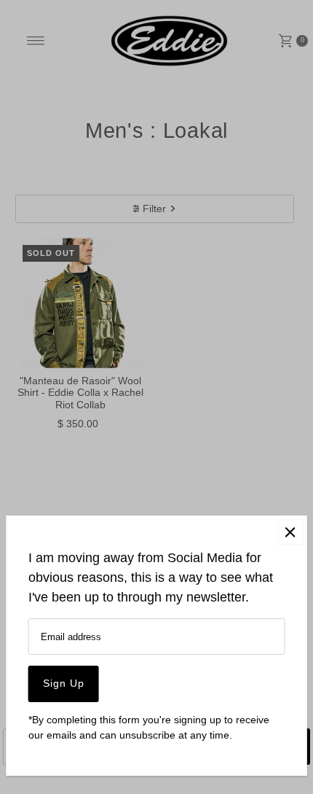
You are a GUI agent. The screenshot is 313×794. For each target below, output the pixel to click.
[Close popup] (290, 532)
